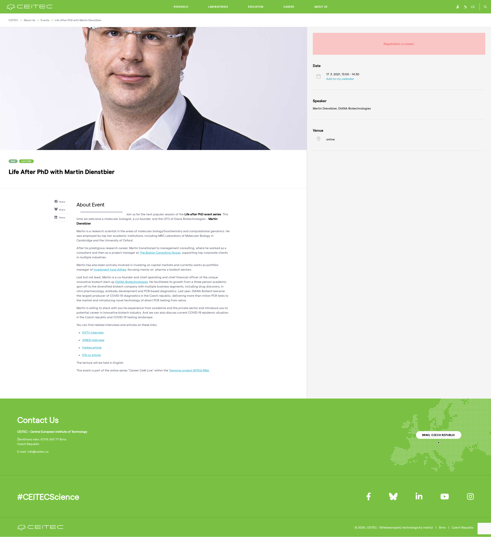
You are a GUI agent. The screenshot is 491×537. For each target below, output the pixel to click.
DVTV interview (93, 332)
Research (181, 6)
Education (255, 6)
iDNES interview (93, 340)
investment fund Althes (110, 269)
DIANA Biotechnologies (131, 281)
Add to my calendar (340, 78)
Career (288, 6)
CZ (473, 6)
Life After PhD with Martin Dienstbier (78, 20)
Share (61, 201)
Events (45, 20)
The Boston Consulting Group (160, 252)
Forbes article (91, 347)
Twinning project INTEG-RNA (189, 370)
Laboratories (218, 6)
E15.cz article (91, 355)
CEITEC (13, 20)
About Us (320, 6)
